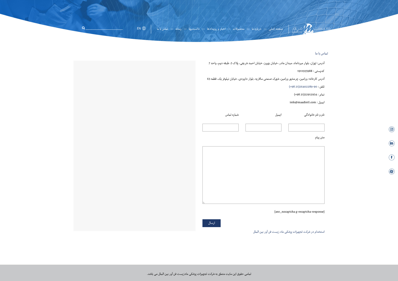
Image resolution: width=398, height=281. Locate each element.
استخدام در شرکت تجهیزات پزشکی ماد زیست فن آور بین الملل (289, 231)
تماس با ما (162, 29)
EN (139, 28)
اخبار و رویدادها (216, 29)
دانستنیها (194, 29)
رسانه (178, 29)
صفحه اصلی (276, 29)
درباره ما (256, 29)
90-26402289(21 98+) (303, 86)
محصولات (238, 29)
